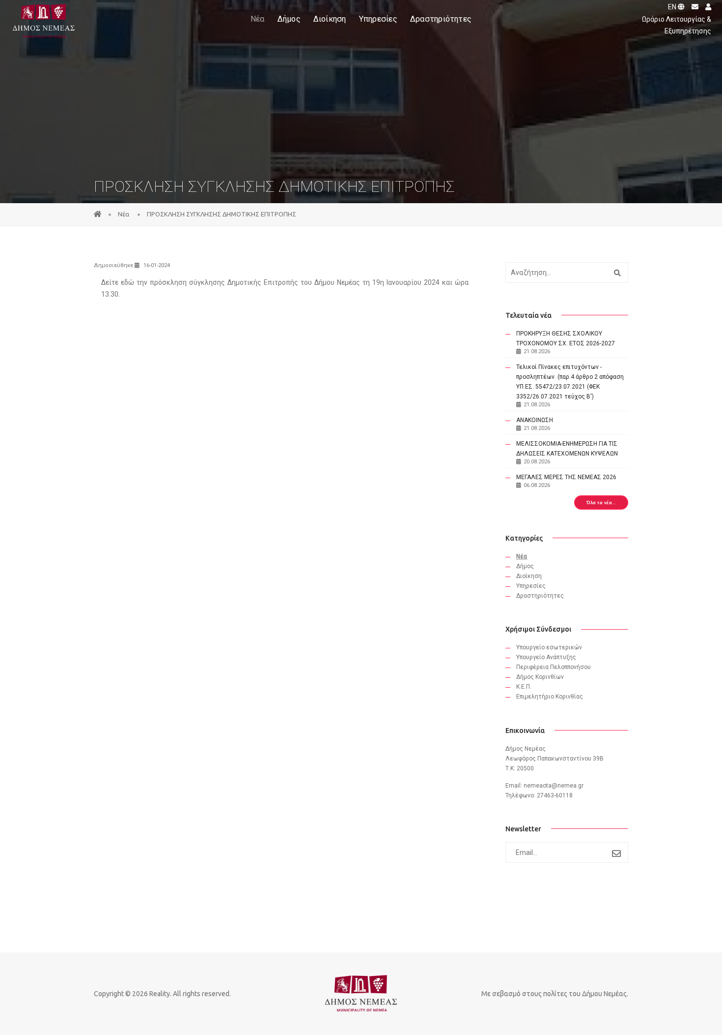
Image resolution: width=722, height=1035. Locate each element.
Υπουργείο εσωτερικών (549, 647)
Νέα (257, 19)
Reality (159, 994)
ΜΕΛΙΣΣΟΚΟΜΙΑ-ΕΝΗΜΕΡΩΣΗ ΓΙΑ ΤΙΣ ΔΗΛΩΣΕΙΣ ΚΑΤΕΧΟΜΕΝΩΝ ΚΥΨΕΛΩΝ (567, 448)
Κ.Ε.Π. (523, 686)
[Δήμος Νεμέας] (43, 19)
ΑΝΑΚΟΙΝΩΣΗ (534, 420)
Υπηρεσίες (378, 19)
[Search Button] (616, 272)
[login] (705, 7)
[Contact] (693, 7)
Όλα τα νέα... (601, 502)
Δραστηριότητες (441, 19)
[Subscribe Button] (616, 853)
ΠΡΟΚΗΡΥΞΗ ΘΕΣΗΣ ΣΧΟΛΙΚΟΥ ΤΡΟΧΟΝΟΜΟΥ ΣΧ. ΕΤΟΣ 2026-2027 (565, 338)
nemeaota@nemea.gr (553, 785)
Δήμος (289, 19)
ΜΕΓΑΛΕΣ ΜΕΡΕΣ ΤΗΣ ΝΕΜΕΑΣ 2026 (566, 477)
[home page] (98, 214)
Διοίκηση (329, 19)
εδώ (129, 282)
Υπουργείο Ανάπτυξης (546, 657)
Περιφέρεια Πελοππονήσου (553, 667)
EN (673, 7)
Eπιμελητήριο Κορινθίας (549, 696)
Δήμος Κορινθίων (540, 676)
